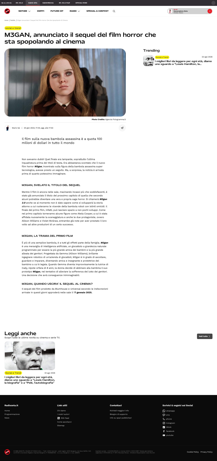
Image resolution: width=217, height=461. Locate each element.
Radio (73, 11)
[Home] (7, 11)
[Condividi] (122, 128)
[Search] (114, 11)
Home (6, 20)
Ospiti (40, 11)
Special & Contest (97, 11)
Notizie (23, 11)
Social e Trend (13, 28)
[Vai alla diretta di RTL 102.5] (210, 11)
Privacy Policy (206, 452)
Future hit (57, 11)
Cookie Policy (193, 452)
